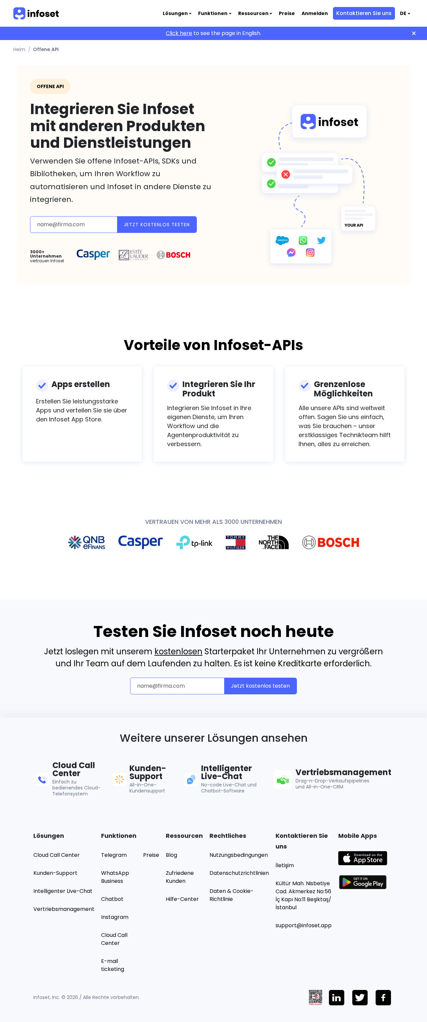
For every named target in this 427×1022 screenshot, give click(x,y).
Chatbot (112, 899)
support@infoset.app (304, 925)
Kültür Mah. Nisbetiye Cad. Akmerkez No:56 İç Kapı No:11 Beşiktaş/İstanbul (303, 895)
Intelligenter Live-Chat (62, 891)
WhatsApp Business (115, 877)
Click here (179, 33)
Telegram (114, 855)
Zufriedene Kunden (180, 877)
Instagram (114, 917)
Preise (287, 13)
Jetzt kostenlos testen (157, 224)
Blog (171, 855)
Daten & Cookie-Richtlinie (231, 895)
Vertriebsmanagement (63, 909)
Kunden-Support (55, 873)
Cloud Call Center (56, 855)
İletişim (285, 865)
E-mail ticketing (112, 965)
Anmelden (315, 13)
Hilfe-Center (182, 899)
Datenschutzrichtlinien (239, 873)
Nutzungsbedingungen (238, 855)
